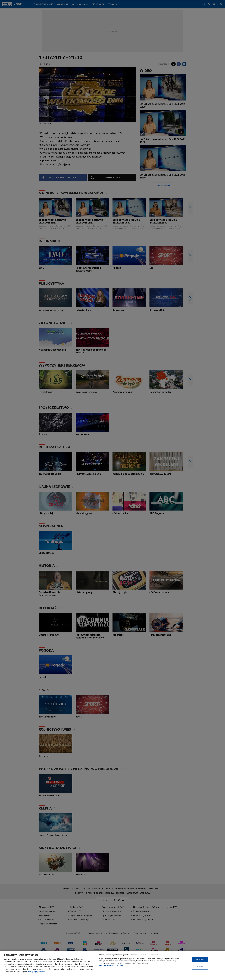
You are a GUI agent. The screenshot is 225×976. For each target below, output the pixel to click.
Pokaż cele (200, 967)
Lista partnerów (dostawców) (111, 966)
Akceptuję (200, 959)
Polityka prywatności (36, 972)
